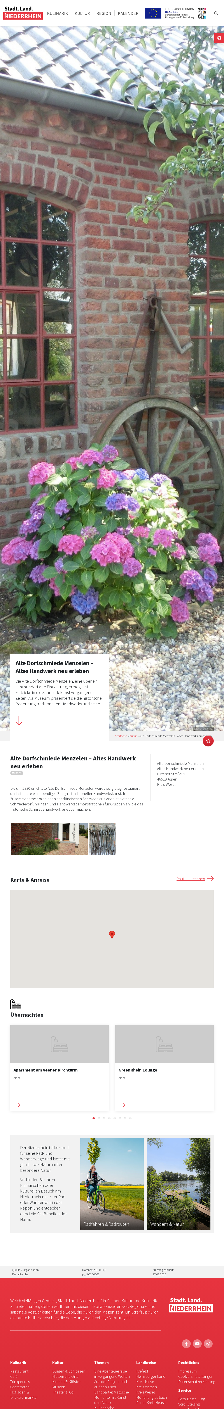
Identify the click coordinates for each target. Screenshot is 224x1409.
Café (14, 1376)
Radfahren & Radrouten (106, 1224)
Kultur (133, 736)
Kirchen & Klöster (66, 1381)
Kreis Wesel (145, 1392)
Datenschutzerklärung (196, 1381)
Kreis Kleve (145, 1381)
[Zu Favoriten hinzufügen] (208, 741)
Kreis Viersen (146, 1386)
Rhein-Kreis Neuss (151, 1402)
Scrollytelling (189, 1404)
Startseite (121, 736)
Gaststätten (20, 1386)
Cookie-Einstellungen (195, 1376)
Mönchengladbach (151, 1397)
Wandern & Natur (167, 1224)
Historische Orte (65, 1376)
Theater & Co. (63, 1392)
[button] (93, 1118)
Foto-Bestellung (191, 1398)
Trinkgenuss (20, 1381)
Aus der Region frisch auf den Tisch (111, 1384)
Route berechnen (191, 878)
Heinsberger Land (150, 1376)
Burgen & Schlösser (68, 1371)
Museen (58, 1386)
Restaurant (19, 1371)
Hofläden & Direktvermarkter (24, 1395)
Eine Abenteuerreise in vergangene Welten (112, 1374)
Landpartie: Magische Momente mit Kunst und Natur (111, 1397)
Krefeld (142, 1371)
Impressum (187, 1371)
